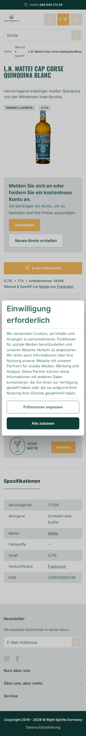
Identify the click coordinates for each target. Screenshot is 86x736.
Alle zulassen (43, 423)
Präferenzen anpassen (43, 407)
